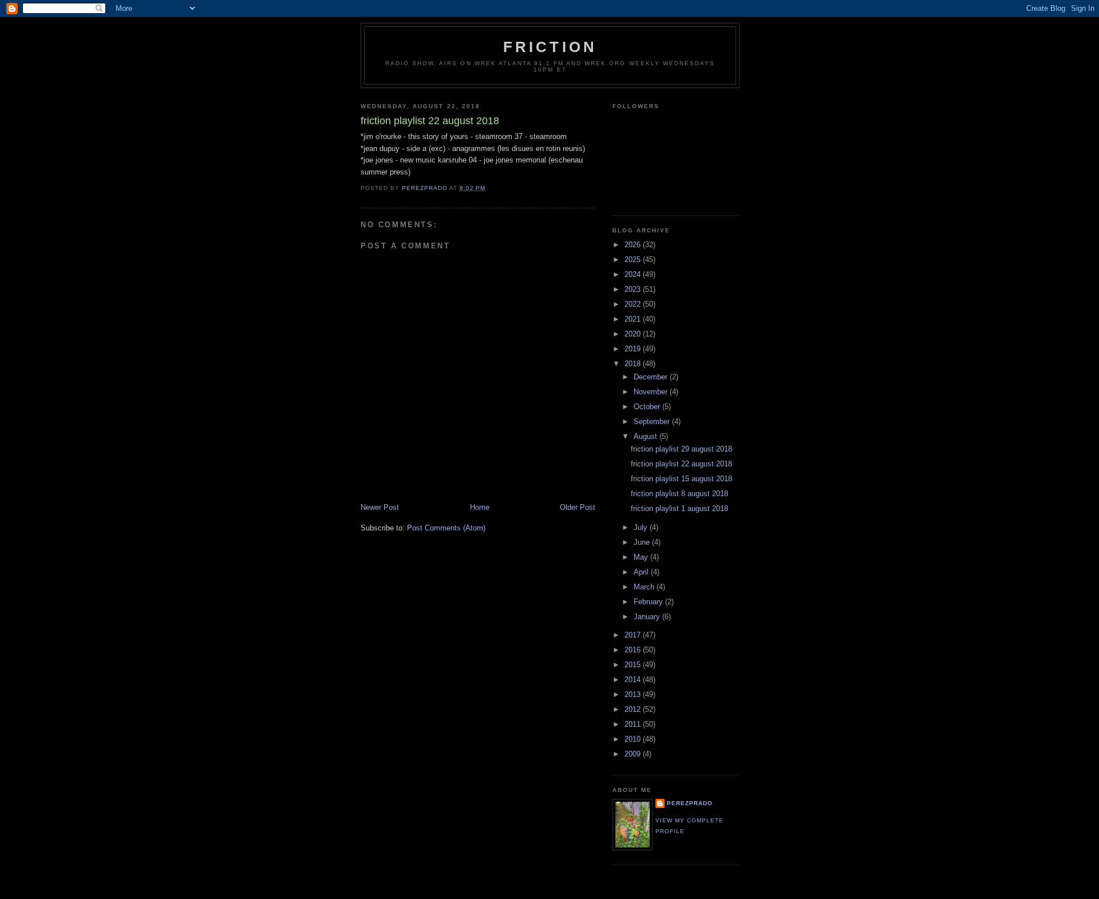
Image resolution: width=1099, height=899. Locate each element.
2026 (633, 244)
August (646, 436)
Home (479, 507)
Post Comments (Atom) (446, 528)
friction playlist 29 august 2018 (681, 449)
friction (550, 47)
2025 (633, 259)
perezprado (690, 803)
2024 (633, 274)
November (652, 391)
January (648, 616)
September (653, 421)
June (643, 542)
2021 (633, 319)
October (648, 406)
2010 (633, 739)
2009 (633, 754)
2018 (633, 363)
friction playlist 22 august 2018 (681, 464)
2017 (633, 635)
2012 (633, 709)
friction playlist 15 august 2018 (681, 478)
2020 (633, 334)
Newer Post (380, 507)
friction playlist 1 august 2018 (679, 508)
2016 (633, 649)
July (642, 527)
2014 (633, 679)
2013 (633, 694)
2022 (633, 304)
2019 (633, 348)
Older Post (577, 507)
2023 (633, 289)
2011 (633, 724)
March (645, 587)
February (649, 601)
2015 (633, 664)
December (652, 377)
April (642, 572)
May (642, 557)
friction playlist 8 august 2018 (679, 493)
